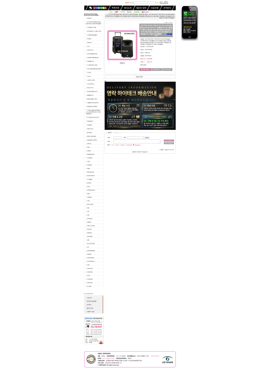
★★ (117, 145)
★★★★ (129, 145)
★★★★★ (137, 145)
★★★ (123, 145)
